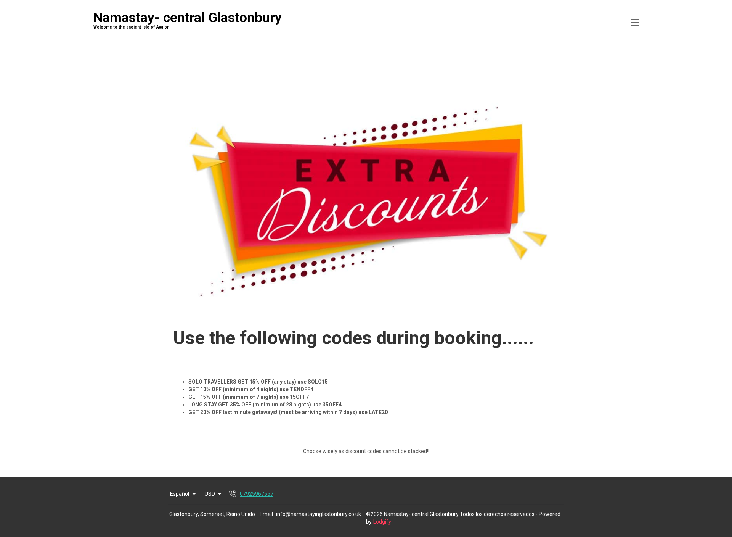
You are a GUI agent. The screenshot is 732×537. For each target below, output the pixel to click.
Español (179, 494)
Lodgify (382, 522)
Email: (267, 514)
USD (210, 494)
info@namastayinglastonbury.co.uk (318, 514)
